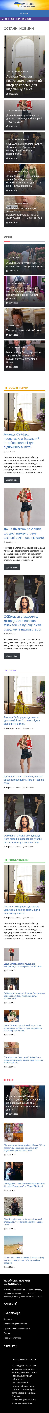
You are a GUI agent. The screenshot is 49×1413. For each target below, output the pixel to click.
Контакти (8, 1319)
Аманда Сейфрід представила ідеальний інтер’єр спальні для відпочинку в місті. (24, 82)
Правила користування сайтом (17, 1328)
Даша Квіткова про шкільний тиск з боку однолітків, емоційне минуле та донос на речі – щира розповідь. (23, 180)
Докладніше (11, 480)
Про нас (7, 1333)
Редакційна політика (12, 1338)
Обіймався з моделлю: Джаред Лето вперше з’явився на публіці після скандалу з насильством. (24, 148)
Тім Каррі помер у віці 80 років (24, 330)
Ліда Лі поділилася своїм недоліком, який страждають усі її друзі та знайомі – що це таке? (23, 1222)
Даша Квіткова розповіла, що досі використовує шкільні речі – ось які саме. (24, 118)
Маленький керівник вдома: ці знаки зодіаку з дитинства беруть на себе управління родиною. (24, 1260)
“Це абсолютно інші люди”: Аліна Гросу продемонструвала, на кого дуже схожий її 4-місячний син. (24, 212)
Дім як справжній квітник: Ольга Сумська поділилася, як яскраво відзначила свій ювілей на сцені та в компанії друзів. (24, 1103)
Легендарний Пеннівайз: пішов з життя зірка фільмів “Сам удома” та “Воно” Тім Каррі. (24, 1185)
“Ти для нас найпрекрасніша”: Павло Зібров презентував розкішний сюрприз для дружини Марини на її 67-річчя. (24, 1148)
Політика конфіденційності (15, 1324)
